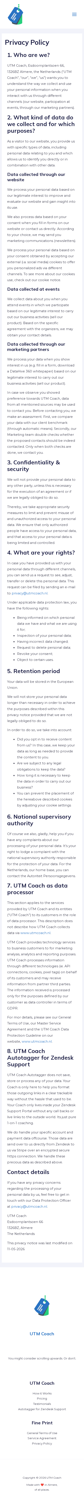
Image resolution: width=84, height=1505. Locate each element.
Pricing (42, 1398)
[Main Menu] (74, 14)
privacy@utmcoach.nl (29, 593)
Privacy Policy (42, 1443)
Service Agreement (42, 1438)
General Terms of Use (42, 1433)
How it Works (42, 1393)
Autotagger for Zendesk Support (42, 1409)
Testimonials (42, 1404)
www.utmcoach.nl (35, 933)
